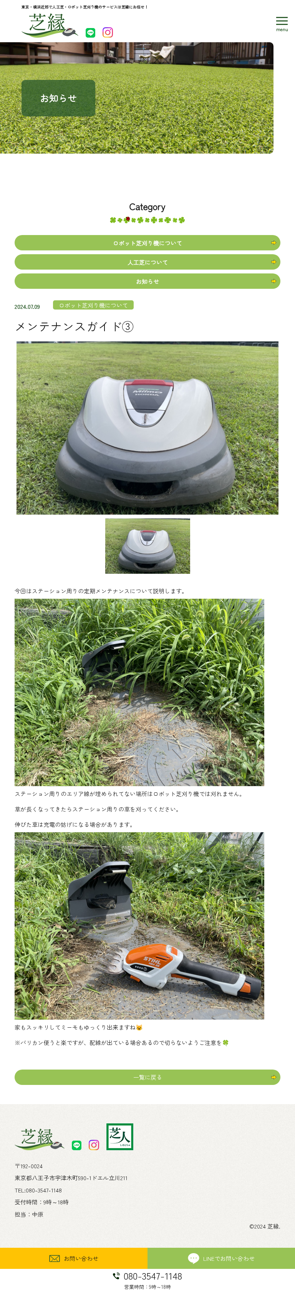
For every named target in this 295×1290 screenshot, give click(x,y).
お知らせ (147, 281)
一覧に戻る (147, 1077)
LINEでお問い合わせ (229, 1258)
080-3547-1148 (44, 1190)
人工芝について (148, 262)
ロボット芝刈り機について (147, 243)
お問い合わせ (81, 1258)
